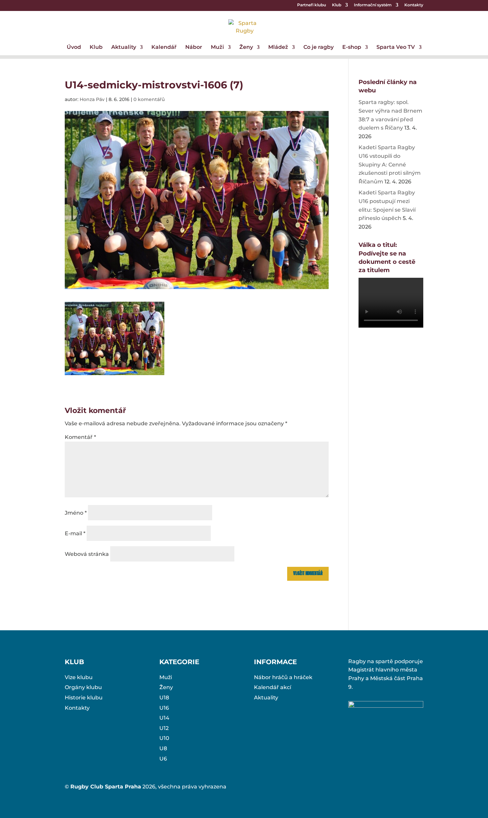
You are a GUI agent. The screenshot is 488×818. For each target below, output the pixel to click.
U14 (164, 718)
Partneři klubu (311, 5)
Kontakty (413, 5)
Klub (336, 5)
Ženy (246, 47)
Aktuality (123, 47)
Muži (217, 47)
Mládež (278, 47)
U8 (163, 748)
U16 (164, 708)
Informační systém (373, 5)
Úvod (74, 47)
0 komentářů (149, 99)
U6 (163, 759)
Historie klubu (84, 697)
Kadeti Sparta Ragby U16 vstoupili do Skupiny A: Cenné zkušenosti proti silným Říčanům (390, 164)
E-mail (75, 533)
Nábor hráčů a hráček (283, 677)
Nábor (193, 47)
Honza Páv (92, 99)
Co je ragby (318, 47)
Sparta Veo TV (395, 47)
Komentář (80, 437)
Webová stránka (87, 554)
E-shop (351, 47)
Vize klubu (79, 677)
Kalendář (164, 47)
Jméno (76, 513)
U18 (164, 697)
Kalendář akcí (272, 687)
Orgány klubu (83, 687)
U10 (164, 738)
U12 (164, 728)
